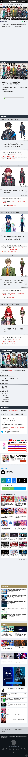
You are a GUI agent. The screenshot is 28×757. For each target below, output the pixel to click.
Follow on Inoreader (20, 488)
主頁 (2, 729)
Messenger (8, 481)
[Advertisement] (14, 45)
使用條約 (15, 729)
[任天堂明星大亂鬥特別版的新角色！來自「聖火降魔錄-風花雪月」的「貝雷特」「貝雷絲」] (7, 629)
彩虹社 (3, 468)
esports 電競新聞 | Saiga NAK (14, 746)
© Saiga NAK (14, 754)
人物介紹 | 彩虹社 (25, 149)
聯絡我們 (10, 729)
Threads (19, 481)
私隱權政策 (20, 729)
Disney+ (25, 559)
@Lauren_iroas (12, 205)
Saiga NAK (14, 2)
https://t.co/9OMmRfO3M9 (16, 427)
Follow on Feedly (7, 488)
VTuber (7, 468)
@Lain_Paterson (12, 343)
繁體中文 (24, 1)
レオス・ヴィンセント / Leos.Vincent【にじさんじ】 (13, 248)
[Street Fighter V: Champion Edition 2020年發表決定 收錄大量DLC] (7, 643)
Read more (23, 460)
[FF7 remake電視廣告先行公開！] (20, 643)
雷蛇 (21, 559)
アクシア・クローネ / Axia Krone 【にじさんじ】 (13, 155)
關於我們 (6, 729)
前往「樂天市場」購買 (18, 449)
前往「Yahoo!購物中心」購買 (18, 447)
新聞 (1, 21)
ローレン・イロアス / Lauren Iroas (14, 201)
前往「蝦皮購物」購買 (18, 445)
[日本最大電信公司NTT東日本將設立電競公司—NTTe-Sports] (20, 629)
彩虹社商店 (11, 370)
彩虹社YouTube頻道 (13, 410)
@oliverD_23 (11, 297)
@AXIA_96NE (11, 158)
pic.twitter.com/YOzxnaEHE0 (16, 429)
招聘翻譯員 (3, 731)
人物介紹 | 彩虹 (26, 232)
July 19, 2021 (7, 432)
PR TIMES (26, 79)
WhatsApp (3, 481)
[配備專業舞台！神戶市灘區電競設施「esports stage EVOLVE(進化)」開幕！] (7, 656)
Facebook (14, 481)
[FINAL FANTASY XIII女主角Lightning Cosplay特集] (20, 656)
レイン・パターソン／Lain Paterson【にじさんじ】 (13, 340)
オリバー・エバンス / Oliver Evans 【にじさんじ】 (14, 294)
